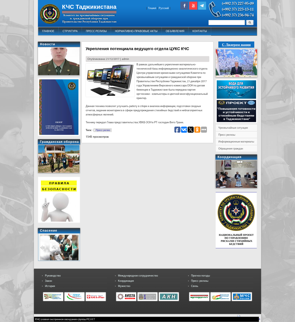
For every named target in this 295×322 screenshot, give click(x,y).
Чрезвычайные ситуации (233, 127)
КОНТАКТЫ (199, 31)
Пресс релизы (226, 134)
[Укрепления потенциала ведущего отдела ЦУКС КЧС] (110, 96)
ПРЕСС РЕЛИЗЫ (96, 31)
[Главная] (50, 22)
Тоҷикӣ (152, 8)
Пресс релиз (103, 130)
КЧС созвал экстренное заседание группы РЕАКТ (65, 319)
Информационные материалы (236, 141)
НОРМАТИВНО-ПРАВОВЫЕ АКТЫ (136, 31)
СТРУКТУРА (70, 31)
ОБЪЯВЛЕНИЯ (175, 31)
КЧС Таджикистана (89, 6)
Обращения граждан (230, 148)
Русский (164, 8)
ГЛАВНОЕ (48, 31)
